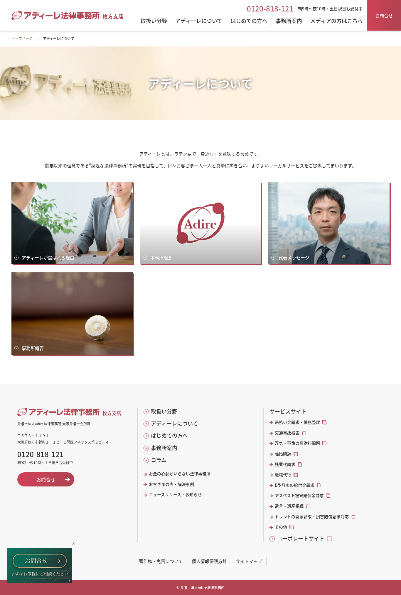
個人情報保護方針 (209, 561)
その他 (281, 527)
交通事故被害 (287, 433)
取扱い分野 (164, 411)
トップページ (22, 38)
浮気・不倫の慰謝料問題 (297, 443)
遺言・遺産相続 (289, 506)
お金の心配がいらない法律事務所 (179, 473)
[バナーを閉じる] (73, 543)
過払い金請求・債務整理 (297, 422)
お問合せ (384, 15)
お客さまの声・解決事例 (171, 484)
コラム (158, 460)
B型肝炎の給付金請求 (294, 485)
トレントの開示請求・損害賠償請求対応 (312, 516)
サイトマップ (249, 561)
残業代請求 (285, 464)
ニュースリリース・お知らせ (175, 494)
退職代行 (283, 474)
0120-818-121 (270, 8)
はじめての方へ (169, 435)
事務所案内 (164, 447)
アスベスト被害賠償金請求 (299, 495)
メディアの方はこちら (336, 21)
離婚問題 (283, 453)
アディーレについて (174, 423)
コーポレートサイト (300, 538)
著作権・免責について (161, 561)
